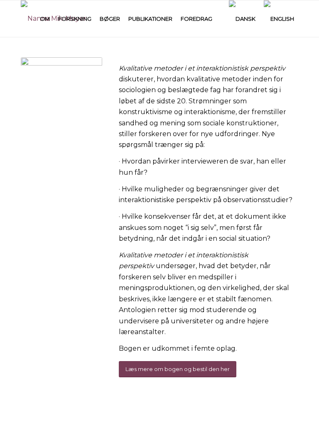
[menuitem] (45, 18)
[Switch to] (220, 18)
